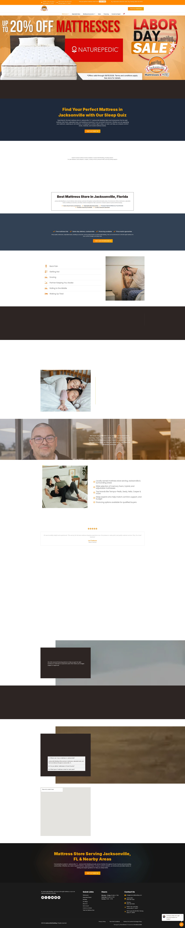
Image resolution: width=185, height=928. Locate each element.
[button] (2, 47)
